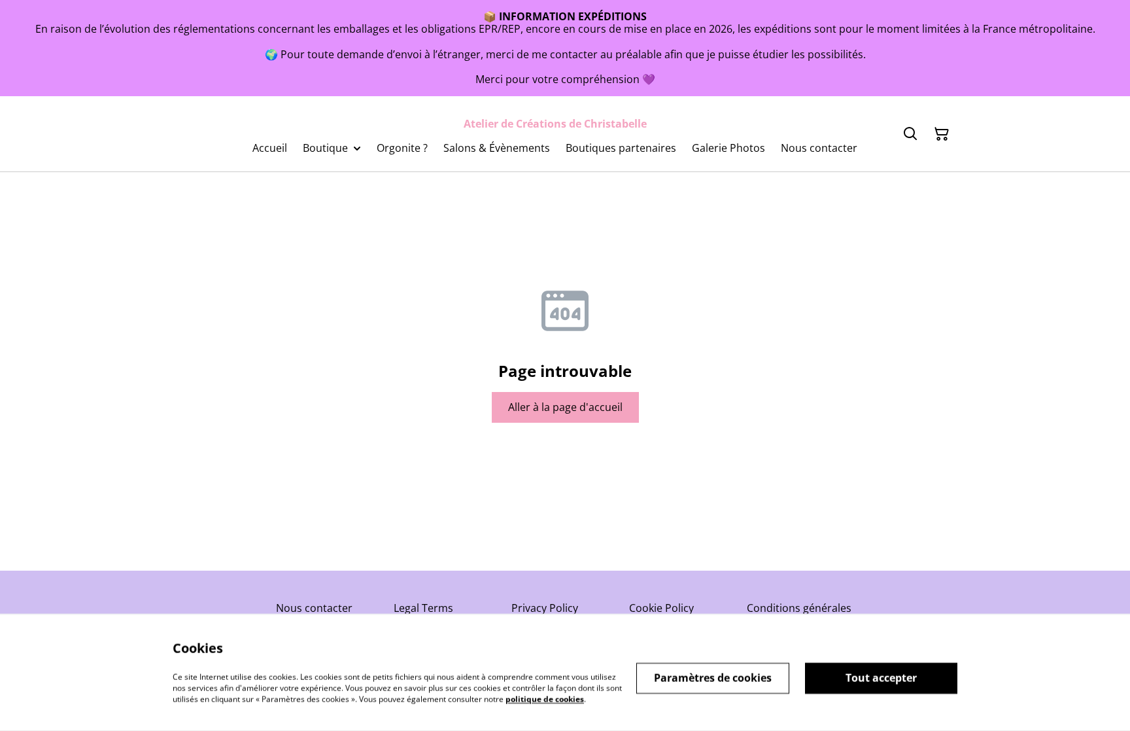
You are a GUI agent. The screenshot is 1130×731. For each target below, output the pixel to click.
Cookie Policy (661, 608)
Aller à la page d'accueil (565, 407)
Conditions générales (799, 608)
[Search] (910, 134)
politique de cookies (544, 698)
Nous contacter (314, 608)
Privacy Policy (544, 608)
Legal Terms (423, 608)
